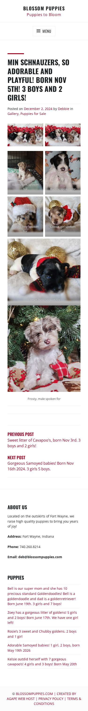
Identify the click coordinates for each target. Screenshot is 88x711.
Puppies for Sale (33, 113)
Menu (46, 31)
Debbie (63, 108)
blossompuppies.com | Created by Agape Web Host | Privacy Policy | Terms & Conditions (44, 698)
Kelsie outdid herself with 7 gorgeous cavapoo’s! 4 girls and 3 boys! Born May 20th (42, 661)
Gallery (13, 113)
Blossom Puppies (44, 8)
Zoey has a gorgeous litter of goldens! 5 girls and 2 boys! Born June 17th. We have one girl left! (43, 617)
